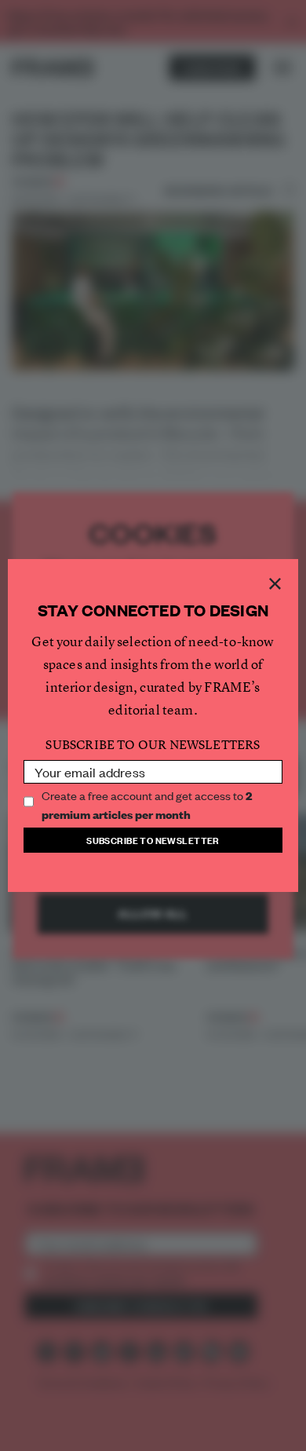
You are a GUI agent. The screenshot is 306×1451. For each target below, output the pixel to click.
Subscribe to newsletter (153, 839)
